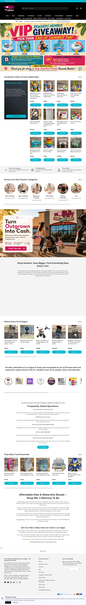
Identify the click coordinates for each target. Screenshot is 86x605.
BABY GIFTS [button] (18, 18)
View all (80, 77)
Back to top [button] (43, 551)
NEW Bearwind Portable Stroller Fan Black (26, 341)
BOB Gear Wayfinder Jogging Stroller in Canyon (57, 342)
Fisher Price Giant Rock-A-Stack (48, 150)
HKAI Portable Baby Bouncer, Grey (35, 122)
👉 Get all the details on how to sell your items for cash (43, 542)
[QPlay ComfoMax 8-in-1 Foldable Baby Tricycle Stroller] (43, 332)
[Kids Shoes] (49, 188)
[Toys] (76, 188)
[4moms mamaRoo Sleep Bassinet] (62, 142)
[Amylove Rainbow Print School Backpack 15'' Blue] (27, 464)
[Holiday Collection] (62, 188)
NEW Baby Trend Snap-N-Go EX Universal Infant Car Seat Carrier (75, 342)
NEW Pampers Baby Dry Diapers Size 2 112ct (35, 151)
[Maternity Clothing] (36, 188)
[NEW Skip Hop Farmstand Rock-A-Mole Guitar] (62, 86)
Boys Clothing (23, 196)
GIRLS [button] (13, 15)
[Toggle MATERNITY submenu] (52, 16)
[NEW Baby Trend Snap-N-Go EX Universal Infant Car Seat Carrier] (75, 332)
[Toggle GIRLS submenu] (16, 16)
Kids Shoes (49, 196)
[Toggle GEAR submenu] (79, 16)
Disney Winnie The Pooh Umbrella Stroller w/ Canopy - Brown (10, 342)
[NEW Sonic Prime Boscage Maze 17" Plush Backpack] (75, 464)
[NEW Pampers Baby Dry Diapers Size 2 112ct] (35, 142)
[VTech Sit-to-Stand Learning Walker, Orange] (76, 86)
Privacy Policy (42, 577)
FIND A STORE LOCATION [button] (40, 18)
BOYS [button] (7, 15)
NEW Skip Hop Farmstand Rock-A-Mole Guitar (62, 95)
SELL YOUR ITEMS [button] (27, 18)
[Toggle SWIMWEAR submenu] (25, 16)
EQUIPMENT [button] (69, 15)
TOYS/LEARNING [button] (58, 15)
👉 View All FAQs (43, 447)
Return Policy (42, 587)
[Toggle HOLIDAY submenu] (43, 16)
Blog (40, 569)
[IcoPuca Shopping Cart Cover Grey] (59, 464)
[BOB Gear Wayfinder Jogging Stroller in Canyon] (59, 332)
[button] (80, 8)
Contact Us (41, 572)
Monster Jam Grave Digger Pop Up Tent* (75, 150)
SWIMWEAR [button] (21, 15)
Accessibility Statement (44, 590)
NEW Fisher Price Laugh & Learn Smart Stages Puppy (49, 95)
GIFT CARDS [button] (51, 18)
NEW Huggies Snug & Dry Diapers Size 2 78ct (62, 123)
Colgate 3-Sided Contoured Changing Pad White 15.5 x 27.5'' (49, 124)
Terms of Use (42, 584)
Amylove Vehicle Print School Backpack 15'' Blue (43, 474)
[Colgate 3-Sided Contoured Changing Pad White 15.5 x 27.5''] (49, 114)
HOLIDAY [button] (39, 15)
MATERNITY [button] (48, 15)
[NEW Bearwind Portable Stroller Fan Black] (27, 332)
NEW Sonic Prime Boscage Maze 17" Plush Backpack (74, 475)
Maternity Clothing (36, 197)
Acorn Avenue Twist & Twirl (75, 122)
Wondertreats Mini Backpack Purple (9, 474)
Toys (76, 196)
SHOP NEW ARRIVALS (16, 116)
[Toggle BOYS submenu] (10, 16)
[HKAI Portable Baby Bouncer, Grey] (35, 114)
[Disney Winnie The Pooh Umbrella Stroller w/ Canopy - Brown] (11, 332)
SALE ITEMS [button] (68, 18)
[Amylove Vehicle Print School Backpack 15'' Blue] (43, 464)
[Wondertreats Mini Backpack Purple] (11, 464)
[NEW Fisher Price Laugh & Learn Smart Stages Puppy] (49, 86)
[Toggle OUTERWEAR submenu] (35, 16)
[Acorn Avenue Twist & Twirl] (76, 114)
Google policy (32, 600)
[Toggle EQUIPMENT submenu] (73, 16)
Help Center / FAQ (43, 564)
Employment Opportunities (45, 575)
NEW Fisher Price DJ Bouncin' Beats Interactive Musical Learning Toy (35, 96)
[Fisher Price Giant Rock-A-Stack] (49, 142)
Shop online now (21, 519)
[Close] (84, 596)
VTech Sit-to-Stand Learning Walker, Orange (75, 95)
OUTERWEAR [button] (30, 15)
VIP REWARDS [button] (59, 18)
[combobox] (45, 8)
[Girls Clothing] (9, 188)
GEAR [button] (77, 15)
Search (40, 561)
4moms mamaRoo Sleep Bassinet (62, 150)
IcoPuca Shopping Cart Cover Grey (58, 474)
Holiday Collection (63, 197)
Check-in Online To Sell (63, 21)
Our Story (41, 567)
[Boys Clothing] (23, 188)
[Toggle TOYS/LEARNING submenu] (64, 16)
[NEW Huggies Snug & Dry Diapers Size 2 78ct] (62, 114)
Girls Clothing (9, 196)
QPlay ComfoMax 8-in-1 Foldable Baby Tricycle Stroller (42, 342)
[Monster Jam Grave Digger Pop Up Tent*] (76, 142)
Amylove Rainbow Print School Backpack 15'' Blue (27, 474)
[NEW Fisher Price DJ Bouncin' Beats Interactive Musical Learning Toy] (35, 86)
